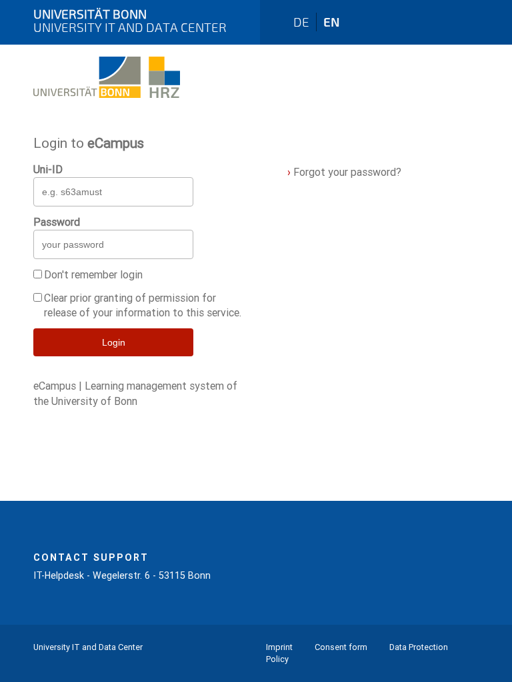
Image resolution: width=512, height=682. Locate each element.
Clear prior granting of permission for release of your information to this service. (142, 305)
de (301, 21)
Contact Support (91, 557)
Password (56, 221)
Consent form (341, 647)
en (331, 21)
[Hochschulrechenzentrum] (106, 105)
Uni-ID (48, 169)
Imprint (279, 647)
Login (113, 342)
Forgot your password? (344, 171)
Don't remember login (93, 274)
